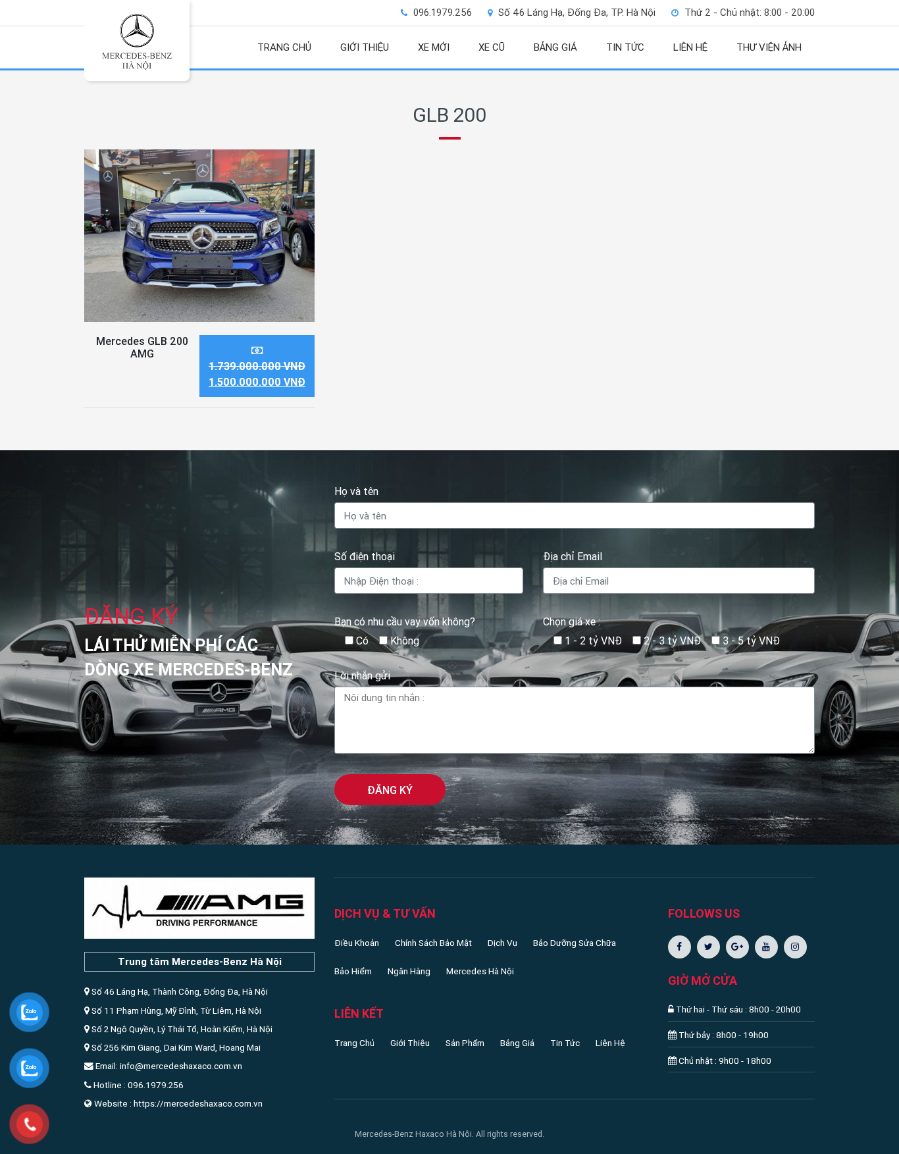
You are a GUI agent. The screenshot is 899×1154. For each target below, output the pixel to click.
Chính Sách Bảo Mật (433, 943)
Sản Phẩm (465, 1043)
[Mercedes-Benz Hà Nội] (137, 41)
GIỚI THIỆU (364, 47)
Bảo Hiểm (353, 971)
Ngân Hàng (409, 971)
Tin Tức (565, 1043)
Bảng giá (555, 47)
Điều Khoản (356, 943)
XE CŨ (491, 47)
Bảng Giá (517, 1043)
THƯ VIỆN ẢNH (769, 47)
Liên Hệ (610, 1043)
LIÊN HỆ (690, 47)
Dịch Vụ (502, 943)
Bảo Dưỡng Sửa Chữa (574, 943)
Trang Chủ (354, 1043)
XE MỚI (434, 47)
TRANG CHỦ (284, 47)
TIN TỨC (625, 47)
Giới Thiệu (410, 1043)
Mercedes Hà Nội (480, 971)
